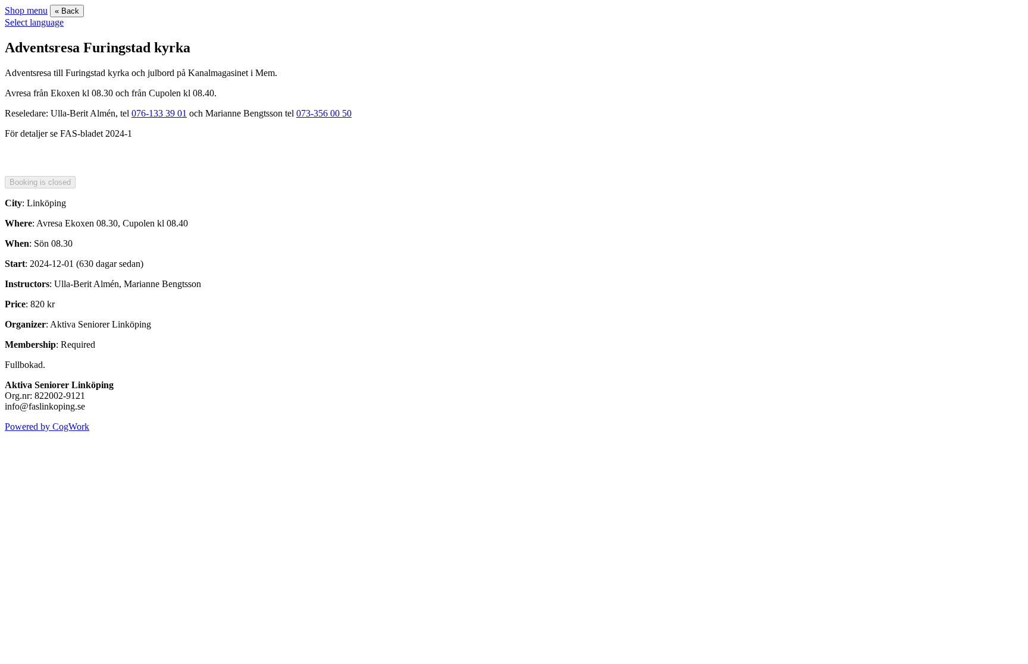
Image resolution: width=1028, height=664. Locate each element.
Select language (34, 22)
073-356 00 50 (324, 113)
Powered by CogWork (47, 426)
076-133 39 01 (159, 113)
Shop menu (26, 10)
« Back (67, 11)
